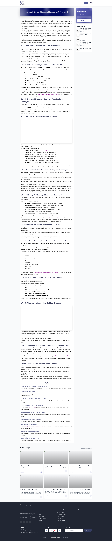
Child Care (59, 510)
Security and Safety (61, 512)
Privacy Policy (41, 516)
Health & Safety (60, 507)
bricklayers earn (32, 407)
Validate (88, 530)
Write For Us (78, 510)
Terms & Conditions (42, 518)
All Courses (41, 509)
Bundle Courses (42, 512)
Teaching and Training (61, 514)
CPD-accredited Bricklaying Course (56, 218)
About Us (40, 514)
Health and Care (60, 518)
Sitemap (77, 509)
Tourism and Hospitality (61, 516)
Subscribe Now (84, 20)
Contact (40, 520)
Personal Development (61, 509)
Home (40, 507)
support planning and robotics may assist (33, 426)
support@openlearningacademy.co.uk (30, 532)
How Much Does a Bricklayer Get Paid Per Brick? (48, 94)
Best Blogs (41, 510)
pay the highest (45, 150)
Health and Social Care (61, 520)
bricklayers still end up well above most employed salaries (47, 272)
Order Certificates (79, 507)
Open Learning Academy (55, 537)
